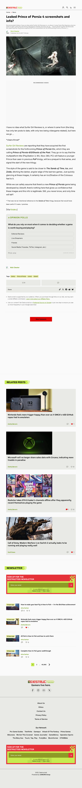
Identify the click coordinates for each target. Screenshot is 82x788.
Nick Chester (15, 31)
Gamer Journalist (40, 735)
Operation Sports (66, 735)
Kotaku (13, 209)
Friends (14, 243)
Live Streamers (17, 238)
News (14, 12)
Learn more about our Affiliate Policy (38, 299)
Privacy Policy (46, 590)
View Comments (41, 319)
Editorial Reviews (18, 234)
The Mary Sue (18, 738)
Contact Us (41, 711)
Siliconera (11, 735)
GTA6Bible (64, 738)
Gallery (13, 276)
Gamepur (37, 732)
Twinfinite (28, 732)
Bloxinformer (53, 738)
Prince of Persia (21, 276)
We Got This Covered (24, 735)
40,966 (44, 664)
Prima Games (66, 732)
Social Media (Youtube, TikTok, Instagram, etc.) (29, 247)
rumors (30, 276)
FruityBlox (43, 738)
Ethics (41, 707)
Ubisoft (36, 276)
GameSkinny (53, 735)
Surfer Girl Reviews (15, 145)
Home (8, 12)
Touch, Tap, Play (31, 738)
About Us (41, 703)
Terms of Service (36, 590)
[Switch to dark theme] (71, 7)
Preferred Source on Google (42, 302)
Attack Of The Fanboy (50, 732)
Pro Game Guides (16, 732)
